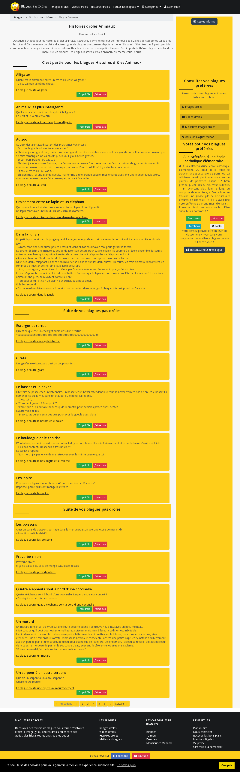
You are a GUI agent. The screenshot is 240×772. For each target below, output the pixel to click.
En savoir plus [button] (126, 765)
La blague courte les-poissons (34, 539)
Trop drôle (84, 94)
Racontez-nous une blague (206, 249)
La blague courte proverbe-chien (36, 572)
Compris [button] (226, 765)
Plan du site (200, 728)
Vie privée (199, 743)
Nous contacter (202, 732)
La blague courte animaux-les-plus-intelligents (44, 122)
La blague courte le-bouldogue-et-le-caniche (43, 461)
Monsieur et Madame (159, 743)
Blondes (151, 732)
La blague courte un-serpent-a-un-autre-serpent (45, 688)
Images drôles (60, 6)
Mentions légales (203, 739)
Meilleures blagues (110, 739)
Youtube (142, 756)
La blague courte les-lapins (32, 493)
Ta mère (151, 735)
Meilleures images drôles (199, 127)
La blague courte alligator (31, 90)
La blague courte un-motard (33, 655)
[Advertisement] (204, 50)
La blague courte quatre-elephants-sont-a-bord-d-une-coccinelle (55, 604)
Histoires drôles (100, 6)
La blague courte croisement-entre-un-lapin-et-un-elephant (52, 217)
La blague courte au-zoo (31, 185)
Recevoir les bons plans (207, 735)
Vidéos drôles (80, 6)
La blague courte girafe (30, 370)
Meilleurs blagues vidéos (199, 137)
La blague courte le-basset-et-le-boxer (39, 421)
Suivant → (121, 703)
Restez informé (205, 21)
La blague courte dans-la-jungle (35, 294)
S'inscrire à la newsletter (207, 747)
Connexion (173, 6)
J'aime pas (100, 94)
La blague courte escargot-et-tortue (38, 341)
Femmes (151, 739)
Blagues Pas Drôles (34, 6)
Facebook (194, 226)
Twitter (218, 226)
